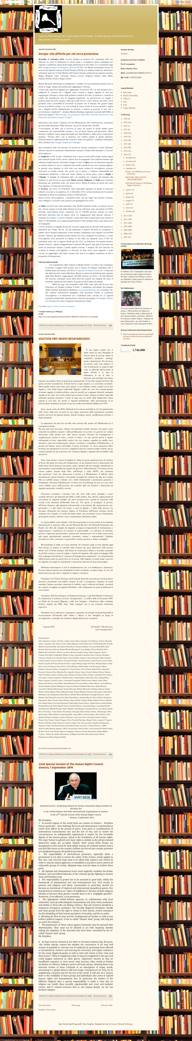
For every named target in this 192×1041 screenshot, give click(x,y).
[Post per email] (109, 325)
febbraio (129, 211)
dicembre (129, 157)
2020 (126, 133)
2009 (126, 230)
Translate (124, 53)
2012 (126, 219)
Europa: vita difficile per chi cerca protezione (68, 53)
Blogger (130, 1024)
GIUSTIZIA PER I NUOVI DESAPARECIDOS (64, 338)
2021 (126, 129)
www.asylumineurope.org (88, 290)
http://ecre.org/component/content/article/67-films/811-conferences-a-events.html (68, 317)
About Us (126, 98)
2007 (126, 237)
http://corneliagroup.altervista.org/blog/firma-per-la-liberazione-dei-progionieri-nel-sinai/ (138, 336)
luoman (114, 1024)
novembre (130, 161)
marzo (128, 207)
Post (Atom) (51, 1009)
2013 (126, 215)
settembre (129, 168)
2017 (126, 144)
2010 (126, 226)
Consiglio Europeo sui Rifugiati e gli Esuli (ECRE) (62, 67)
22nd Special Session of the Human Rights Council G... (138, 184)
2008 (126, 233)
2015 (126, 151)
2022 (126, 126)
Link (125, 101)
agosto (128, 189)
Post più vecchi (106, 1005)
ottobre (129, 165)
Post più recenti (45, 1005)
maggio (129, 200)
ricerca (97, 65)
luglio (128, 193)
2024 (126, 118)
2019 (126, 136)
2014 (126, 154)
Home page (76, 1005)
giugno (129, 197)
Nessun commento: (100, 325)
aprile (128, 204)
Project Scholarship (130, 95)
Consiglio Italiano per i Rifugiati (67, 142)
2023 (126, 122)
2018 (126, 140)
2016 (126, 147)
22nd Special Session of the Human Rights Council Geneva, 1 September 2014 (71, 765)
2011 (126, 223)
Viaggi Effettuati (129, 108)
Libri (125, 105)
